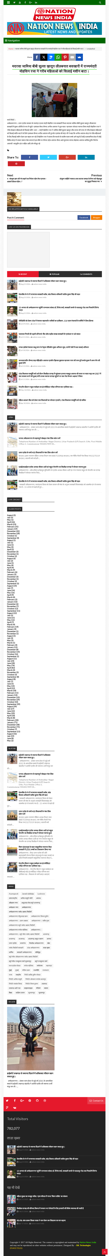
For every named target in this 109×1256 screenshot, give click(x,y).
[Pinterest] (65, 57)
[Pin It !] (16, 163)
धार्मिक (11, 952)
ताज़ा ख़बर (46, 948)
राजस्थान (46, 970)
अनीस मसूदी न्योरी (27, 898)
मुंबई (10, 970)
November (11, 533)
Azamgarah (13, 894)
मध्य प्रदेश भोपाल (14, 965)
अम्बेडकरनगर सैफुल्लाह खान (18, 916)
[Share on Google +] (67, 157)
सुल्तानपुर (42, 992)
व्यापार (46, 988)
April (9, 522)
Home (11, 49)
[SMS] (50, 57)
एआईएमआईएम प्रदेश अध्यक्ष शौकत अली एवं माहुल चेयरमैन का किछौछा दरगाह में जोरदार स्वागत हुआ (52, 467)
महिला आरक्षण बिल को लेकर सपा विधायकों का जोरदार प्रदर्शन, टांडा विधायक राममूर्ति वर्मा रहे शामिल (52, 400)
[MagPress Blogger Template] (54, 14)
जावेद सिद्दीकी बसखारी (16, 948)
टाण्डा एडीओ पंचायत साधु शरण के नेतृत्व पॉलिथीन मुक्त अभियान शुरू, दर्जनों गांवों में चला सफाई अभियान (54, 347)
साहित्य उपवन (20, 992)
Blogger (96, 217)
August (10, 515)
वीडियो (38, 988)
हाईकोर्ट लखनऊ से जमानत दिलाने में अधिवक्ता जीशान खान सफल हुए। (43, 281)
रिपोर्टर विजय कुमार (32, 984)
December (11, 531)
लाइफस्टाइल (28, 988)
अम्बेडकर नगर (13, 907)
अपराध (38, 898)
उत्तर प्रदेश (12, 943)
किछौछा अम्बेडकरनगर (36, 943)
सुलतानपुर (31, 992)
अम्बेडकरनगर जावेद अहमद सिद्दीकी (20, 912)
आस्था (49, 939)
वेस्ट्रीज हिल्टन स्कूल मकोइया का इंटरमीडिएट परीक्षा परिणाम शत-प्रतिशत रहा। (46, 387)
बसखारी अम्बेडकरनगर (24, 952)
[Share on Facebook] (29, 157)
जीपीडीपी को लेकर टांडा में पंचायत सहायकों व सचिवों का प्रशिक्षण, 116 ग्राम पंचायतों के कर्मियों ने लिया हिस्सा (56, 320)
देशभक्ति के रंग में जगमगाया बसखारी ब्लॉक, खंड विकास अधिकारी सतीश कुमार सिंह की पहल (49, 294)
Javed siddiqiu (28, 894)
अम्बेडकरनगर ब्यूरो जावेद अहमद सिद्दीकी (22, 925)
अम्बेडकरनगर (26, 907)
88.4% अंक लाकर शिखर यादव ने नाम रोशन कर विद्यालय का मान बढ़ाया (41, 1220)
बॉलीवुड (37, 952)
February (11, 526)
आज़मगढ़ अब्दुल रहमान (35, 939)
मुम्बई (17, 970)
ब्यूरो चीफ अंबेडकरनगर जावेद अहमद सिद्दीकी (23, 956)
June (9, 545)
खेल (48, 943)
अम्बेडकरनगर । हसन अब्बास (18, 920)
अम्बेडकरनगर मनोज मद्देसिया (18, 930)
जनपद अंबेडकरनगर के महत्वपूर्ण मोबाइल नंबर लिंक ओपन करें (39, 438)
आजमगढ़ (46, 934)
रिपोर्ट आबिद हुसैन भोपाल (32, 975)
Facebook (84, 217)
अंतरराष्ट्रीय (13, 898)
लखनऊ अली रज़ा (14, 988)
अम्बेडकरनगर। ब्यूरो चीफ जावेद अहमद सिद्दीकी (24, 934)
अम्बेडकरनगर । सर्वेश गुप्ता (40, 920)
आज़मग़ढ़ (22, 939)
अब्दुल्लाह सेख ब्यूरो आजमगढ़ (30, 903)
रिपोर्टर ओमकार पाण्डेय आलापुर (36, 979)
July (8, 517)
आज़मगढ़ (12, 939)
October (10, 536)
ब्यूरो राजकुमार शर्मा (41, 961)
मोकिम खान (26, 970)
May (9, 520)
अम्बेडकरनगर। (36, 930)
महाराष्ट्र (49, 965)
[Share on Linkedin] (86, 157)
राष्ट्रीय (18, 975)
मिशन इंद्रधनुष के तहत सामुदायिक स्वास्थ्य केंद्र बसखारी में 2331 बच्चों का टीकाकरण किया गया (35, 848)
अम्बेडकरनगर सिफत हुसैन (39, 916)
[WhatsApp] (58, 57)
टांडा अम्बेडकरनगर (33, 948)
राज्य (10, 975)
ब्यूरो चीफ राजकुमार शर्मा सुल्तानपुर (20, 961)
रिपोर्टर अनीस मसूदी (15, 979)
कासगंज (23, 943)
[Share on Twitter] (48, 157)
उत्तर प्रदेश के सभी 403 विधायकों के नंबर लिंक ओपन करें (38, 452)
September (11, 538)
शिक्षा (10, 992)
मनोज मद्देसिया (28, 965)
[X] (43, 57)
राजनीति (36, 970)
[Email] (72, 57)
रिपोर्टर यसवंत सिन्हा (15, 984)
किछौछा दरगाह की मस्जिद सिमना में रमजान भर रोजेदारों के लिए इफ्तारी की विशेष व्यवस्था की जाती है (50, 1208)
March (9, 524)
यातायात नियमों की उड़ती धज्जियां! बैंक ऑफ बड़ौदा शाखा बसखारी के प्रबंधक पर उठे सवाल (49, 334)
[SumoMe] (79, 57)
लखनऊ (44, 984)
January (10, 529)
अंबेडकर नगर (13, 903)
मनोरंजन (39, 965)
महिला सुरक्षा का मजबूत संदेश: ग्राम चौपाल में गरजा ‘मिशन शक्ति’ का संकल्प (42, 1196)
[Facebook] (36, 57)
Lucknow (41, 894)
